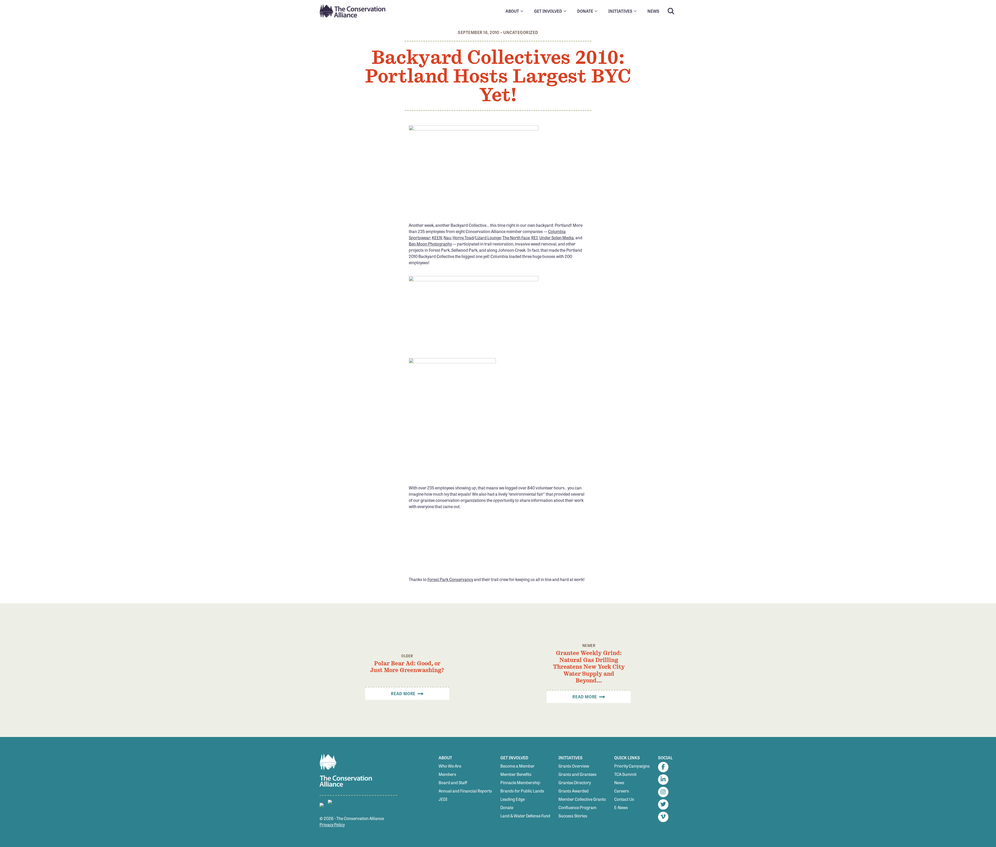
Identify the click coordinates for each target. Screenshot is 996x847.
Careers (621, 791)
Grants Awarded (573, 791)
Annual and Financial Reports (465, 791)
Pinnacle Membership (520, 782)
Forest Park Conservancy (450, 579)
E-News (621, 807)
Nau (447, 238)
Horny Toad (463, 238)
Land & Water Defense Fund (525, 816)
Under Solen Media (556, 238)
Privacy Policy (332, 825)
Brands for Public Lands (522, 791)
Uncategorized (520, 32)
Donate (506, 807)
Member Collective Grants (582, 799)
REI (534, 238)
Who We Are (450, 766)
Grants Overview (573, 766)
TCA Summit (625, 774)
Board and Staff (453, 782)
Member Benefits (515, 774)
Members (447, 774)
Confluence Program (577, 807)
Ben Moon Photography (430, 244)
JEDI (443, 799)
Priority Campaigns (632, 766)
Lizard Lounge (488, 238)
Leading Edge (512, 799)
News (619, 782)
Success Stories (572, 816)
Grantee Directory (574, 782)
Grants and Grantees (577, 774)
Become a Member (517, 766)
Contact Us (624, 799)
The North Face (516, 238)
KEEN (437, 238)
